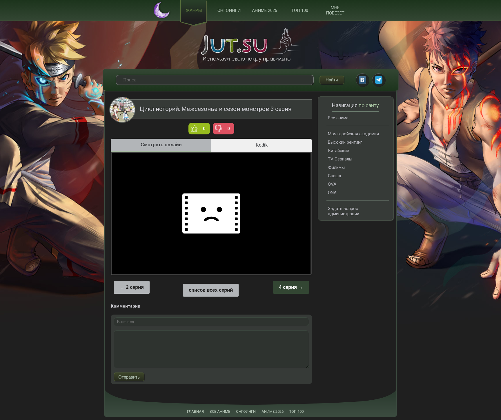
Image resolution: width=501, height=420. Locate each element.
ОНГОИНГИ (246, 411)
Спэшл (334, 175)
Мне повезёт (335, 10)
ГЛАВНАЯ (195, 411)
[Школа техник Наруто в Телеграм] (378, 80)
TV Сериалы (340, 159)
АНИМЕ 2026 (273, 411)
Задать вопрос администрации (343, 211)
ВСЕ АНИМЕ (220, 411)
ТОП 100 (299, 10)
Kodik (262, 145)
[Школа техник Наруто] (250, 45)
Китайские (338, 150)
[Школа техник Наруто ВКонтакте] (362, 80)
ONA (332, 192)
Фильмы (336, 167)
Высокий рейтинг (345, 142)
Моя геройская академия (353, 133)
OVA (332, 184)
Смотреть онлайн (161, 144)
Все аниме (338, 117)
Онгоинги (229, 10)
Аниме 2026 (264, 10)
